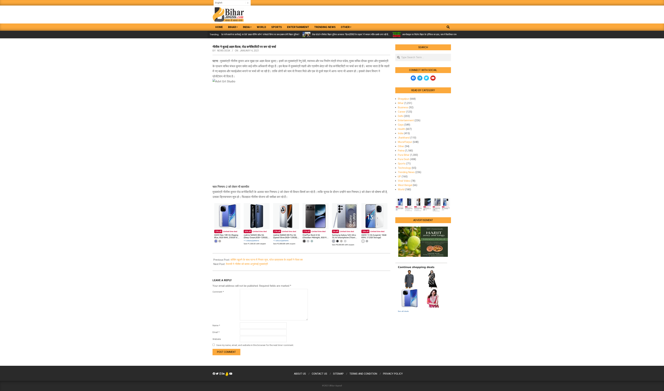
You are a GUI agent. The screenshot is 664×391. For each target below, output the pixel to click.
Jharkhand (404, 137)
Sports (401, 163)
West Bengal (405, 185)
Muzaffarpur (405, 142)
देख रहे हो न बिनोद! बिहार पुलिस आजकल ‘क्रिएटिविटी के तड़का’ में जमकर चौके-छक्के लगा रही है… (334, 34)
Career (401, 111)
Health (401, 129)
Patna (401, 150)
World (401, 189)
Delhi (400, 116)
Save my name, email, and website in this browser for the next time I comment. (255, 345)
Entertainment (406, 120)
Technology (404, 167)
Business (403, 107)
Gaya (401, 124)
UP (399, 176)
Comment (218, 291)
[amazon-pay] (301, 223)
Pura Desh (403, 159)
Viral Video (404, 180)
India (400, 133)
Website (217, 339)
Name (216, 325)
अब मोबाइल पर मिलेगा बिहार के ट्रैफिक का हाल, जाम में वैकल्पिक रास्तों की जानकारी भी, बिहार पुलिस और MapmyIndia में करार (436, 34)
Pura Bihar (403, 154)
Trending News (406, 172)
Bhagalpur (403, 98)
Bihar (401, 103)
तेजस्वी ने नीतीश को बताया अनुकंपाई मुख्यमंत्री (247, 264)
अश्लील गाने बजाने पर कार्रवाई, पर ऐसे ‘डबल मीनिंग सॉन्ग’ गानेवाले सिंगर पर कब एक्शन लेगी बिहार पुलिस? (242, 34)
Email (216, 332)
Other (401, 146)
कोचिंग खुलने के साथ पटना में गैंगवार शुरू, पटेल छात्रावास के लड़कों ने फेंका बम (266, 259)
